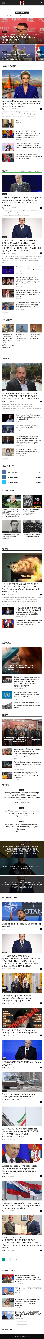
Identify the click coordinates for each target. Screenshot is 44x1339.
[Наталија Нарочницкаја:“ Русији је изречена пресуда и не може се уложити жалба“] (8, 452)
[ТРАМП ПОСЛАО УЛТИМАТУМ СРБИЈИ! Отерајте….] (8, 1291)
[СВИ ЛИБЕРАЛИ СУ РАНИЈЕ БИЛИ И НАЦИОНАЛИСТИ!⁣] (32, 526)
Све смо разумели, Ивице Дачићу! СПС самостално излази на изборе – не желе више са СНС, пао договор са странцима (22, 201)
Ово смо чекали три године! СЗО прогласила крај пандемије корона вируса (27, 705)
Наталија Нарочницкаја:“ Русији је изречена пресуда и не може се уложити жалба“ (27, 451)
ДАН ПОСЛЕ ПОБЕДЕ (23, 120)
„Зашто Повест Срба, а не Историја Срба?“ (35, 336)
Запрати (39, 477)
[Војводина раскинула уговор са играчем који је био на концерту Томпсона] (7, 775)
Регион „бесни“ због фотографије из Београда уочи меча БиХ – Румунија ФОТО (27, 764)
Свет (4, 1058)
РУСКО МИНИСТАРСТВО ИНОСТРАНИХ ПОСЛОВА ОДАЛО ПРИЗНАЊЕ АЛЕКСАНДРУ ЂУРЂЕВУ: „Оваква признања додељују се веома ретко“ (21, 1242)
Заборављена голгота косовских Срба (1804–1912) (21, 337)
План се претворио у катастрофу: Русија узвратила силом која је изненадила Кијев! (18, 1096)
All (23, 66)
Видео (4, 580)
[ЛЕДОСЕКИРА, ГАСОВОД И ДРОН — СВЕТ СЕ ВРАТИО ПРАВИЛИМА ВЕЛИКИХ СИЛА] (22, 31)
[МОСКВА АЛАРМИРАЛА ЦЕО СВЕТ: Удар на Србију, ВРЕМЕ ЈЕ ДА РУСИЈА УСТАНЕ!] (8, 1315)
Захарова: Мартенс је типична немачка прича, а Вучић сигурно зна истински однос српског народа (21, 103)
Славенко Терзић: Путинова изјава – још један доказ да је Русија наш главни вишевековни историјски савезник (20, 1170)
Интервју (5, 390)
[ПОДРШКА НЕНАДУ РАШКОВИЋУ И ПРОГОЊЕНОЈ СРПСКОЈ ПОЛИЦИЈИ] (22, 866)
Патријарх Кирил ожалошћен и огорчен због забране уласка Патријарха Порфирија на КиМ (17, 998)
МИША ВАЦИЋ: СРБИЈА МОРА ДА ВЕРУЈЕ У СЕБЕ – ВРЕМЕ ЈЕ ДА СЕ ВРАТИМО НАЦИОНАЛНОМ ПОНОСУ (20, 396)
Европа (5, 1090)
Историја (5, 331)
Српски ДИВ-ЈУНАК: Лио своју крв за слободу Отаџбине (10, 536)
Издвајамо (6, 507)
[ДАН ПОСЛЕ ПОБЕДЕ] (8, 123)
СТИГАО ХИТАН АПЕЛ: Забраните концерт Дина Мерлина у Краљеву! (19, 1031)
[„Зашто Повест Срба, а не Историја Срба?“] (36, 328)
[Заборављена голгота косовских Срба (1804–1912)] (22, 328)
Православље (6, 992)
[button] (3, 2)
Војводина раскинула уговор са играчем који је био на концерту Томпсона (26, 775)
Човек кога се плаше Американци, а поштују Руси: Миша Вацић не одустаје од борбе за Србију (29, 417)
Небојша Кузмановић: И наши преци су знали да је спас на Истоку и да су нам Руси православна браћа (22, 1205)
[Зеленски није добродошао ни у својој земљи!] (22, 911)
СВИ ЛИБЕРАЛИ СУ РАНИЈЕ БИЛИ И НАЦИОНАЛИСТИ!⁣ (32, 535)
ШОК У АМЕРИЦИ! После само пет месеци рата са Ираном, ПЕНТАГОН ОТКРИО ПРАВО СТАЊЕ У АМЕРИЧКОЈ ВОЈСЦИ (20, 1133)
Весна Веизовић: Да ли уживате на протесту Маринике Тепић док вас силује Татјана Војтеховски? (22, 826)
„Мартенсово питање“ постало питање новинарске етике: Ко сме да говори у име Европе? (29, 269)
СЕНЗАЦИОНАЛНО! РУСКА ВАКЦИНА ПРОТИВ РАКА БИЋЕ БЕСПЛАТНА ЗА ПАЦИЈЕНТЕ (19, 667)
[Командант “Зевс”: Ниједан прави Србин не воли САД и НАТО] (8, 429)
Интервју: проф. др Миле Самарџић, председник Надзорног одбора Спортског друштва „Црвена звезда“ (22, 740)
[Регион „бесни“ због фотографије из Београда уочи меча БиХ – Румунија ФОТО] (7, 764)
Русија (40, 52)
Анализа (29, 66)
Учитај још (21, 1323)
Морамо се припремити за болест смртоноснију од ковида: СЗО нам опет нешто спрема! (26, 694)
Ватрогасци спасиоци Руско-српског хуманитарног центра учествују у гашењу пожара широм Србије (28, 304)
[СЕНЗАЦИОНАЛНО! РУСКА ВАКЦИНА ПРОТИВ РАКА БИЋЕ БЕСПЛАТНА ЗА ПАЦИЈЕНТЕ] (22, 660)
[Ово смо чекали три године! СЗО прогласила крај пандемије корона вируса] (7, 705)
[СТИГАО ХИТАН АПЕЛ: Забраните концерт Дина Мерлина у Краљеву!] (22, 1018)
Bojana (4, 109)
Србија (5, 31)
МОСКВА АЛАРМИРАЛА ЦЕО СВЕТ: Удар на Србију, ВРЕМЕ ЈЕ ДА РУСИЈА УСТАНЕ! (28, 1314)
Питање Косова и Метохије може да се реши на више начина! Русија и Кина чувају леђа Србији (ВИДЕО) (29, 622)
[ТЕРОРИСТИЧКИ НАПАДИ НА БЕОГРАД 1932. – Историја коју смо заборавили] (32, 501)
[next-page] (6, 165)
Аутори (30, 171)
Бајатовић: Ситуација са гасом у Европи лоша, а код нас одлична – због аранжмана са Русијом (29, 156)
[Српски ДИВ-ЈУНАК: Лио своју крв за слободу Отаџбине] (11, 526)
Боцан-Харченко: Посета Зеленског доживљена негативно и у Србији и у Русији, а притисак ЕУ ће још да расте (28, 145)
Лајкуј (40, 472)
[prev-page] (3, 165)
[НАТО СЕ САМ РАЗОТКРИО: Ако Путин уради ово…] (22, 1050)
